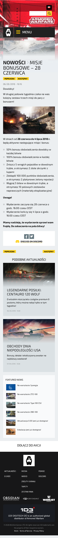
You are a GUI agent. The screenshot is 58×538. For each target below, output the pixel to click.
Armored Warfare (29, 460)
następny (22, 79)
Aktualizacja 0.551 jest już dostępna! (32, 421)
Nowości (14, 62)
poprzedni (9, 79)
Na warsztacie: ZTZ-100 (27, 394)
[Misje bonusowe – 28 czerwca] (49, 7)
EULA (16, 531)
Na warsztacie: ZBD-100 (27, 412)
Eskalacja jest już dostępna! (29, 430)
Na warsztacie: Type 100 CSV (29, 403)
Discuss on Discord (31, 241)
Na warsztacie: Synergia (27, 385)
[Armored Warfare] (42, 20)
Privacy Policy (39, 531)
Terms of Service (26, 531)
